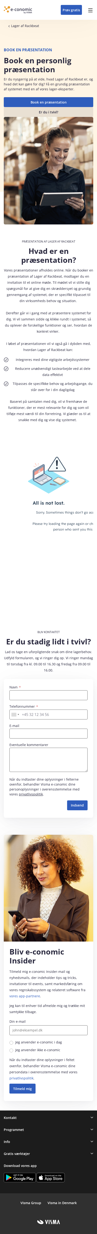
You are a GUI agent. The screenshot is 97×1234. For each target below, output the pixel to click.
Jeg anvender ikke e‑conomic (37, 1050)
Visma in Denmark (62, 1203)
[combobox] (15, 714)
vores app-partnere (24, 996)
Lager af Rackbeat (25, 26)
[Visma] (48, 1222)
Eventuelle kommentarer (28, 745)
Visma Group (30, 1203)
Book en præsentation (49, 102)
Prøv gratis (71, 10)
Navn (14, 687)
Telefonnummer (22, 706)
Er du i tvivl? (48, 112)
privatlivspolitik (31, 794)
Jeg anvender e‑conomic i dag (38, 1042)
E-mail (14, 725)
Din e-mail (17, 1021)
